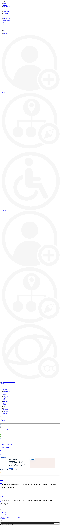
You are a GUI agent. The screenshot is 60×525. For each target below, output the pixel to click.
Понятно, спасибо (56, 523)
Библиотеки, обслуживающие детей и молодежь (9, 412)
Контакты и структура (5, 5)
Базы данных (4, 394)
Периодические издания (6, 11)
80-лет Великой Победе (6, 13)
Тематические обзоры (5, 31)
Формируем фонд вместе (6, 396)
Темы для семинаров (5, 29)
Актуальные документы (6, 32)
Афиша (4, 17)
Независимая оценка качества (6, 6)
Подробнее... (1, 480)
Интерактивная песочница (6, 19)
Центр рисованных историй (6, 18)
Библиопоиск (4, 92)
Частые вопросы (4, 514)
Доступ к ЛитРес (6, 440)
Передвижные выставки (6, 30)
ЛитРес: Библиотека (5, 10)
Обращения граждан (6, 429)
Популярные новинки (3, 431)
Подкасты (4, 14)
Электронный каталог (5, 9)
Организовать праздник (6, 21)
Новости (1, 483)
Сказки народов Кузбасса (6, 26)
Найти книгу (1, 440)
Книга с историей (10, 440)
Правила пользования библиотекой (6, 513)
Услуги (2, 23)
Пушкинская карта (5, 22)
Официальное (4, 3)
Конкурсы (4, 403)
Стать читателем (5, 4)
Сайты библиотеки (5, 397)
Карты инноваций (5, 33)
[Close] (0, 416)
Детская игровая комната (6, 401)
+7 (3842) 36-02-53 (3, 512)
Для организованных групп (6, 20)
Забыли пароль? (3, 420)
